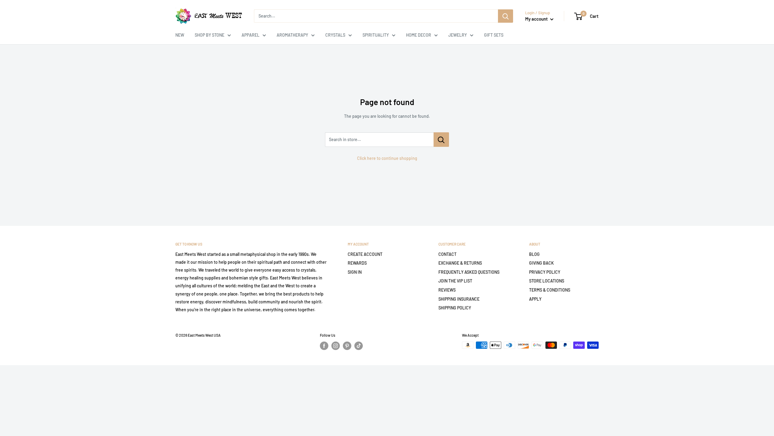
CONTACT (447, 254)
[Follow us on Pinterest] (347, 346)
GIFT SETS (493, 35)
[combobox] (376, 16)
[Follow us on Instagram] (335, 346)
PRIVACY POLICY (544, 272)
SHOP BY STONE (209, 35)
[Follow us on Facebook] (324, 346)
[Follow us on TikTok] (358, 346)
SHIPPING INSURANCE (459, 299)
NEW (179, 35)
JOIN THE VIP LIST (455, 280)
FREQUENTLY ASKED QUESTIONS (468, 272)
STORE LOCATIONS (546, 280)
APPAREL (250, 35)
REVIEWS (447, 289)
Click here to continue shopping (387, 158)
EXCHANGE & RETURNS (460, 263)
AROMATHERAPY (292, 35)
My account (537, 18)
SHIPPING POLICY (454, 307)
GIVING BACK (541, 263)
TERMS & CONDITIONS (549, 289)
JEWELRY (457, 35)
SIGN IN (355, 272)
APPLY (535, 299)
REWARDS (357, 263)
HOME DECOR (418, 35)
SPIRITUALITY (376, 35)
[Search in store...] (441, 139)
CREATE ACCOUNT (365, 254)
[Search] (505, 16)
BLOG (534, 254)
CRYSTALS (335, 35)
